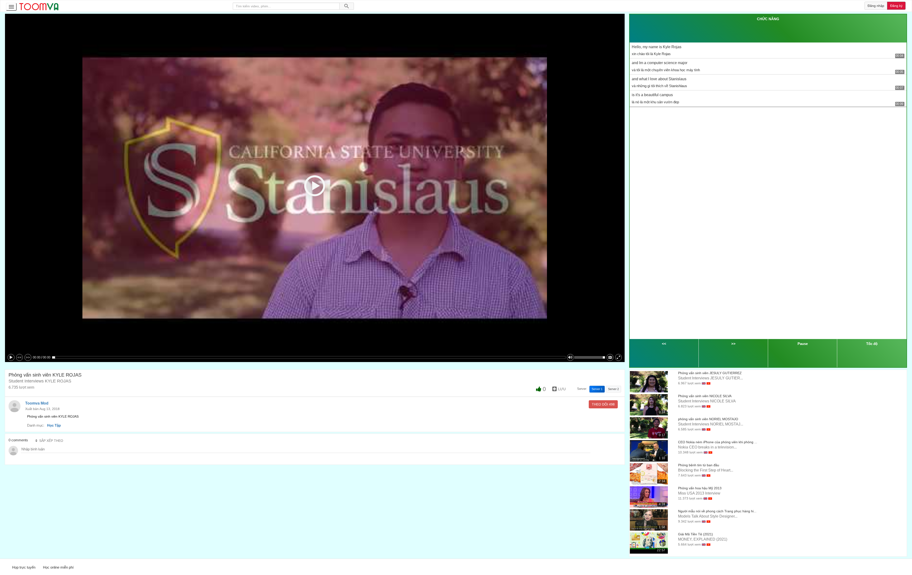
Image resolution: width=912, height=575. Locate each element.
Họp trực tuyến (23, 567)
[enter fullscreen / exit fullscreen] (618, 357)
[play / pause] (11, 357)
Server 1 (597, 389)
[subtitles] (610, 357)
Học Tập (54, 425)
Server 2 (613, 389)
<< (19, 357)
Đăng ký (896, 6)
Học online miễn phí (58, 567)
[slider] (308, 357)
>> (28, 357)
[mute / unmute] (570, 357)
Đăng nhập (876, 6)
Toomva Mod (36, 403)
